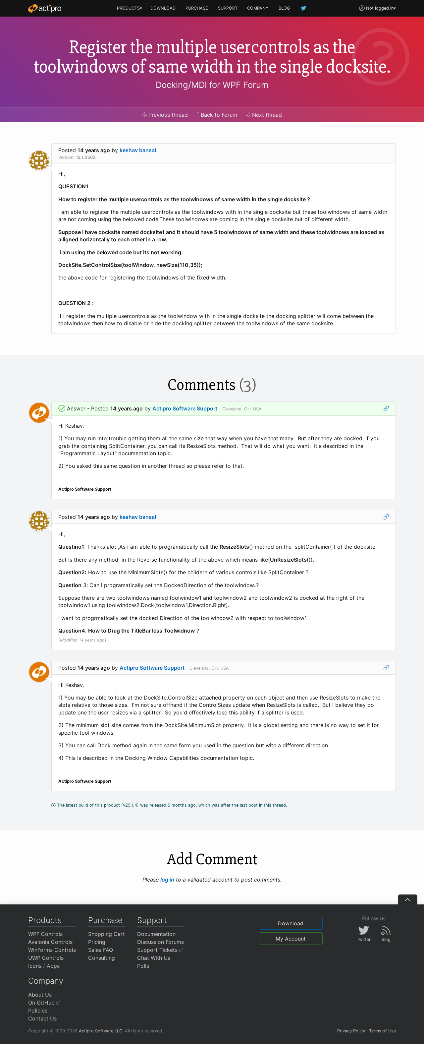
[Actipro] (44, 8)
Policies (37, 1010)
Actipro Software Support (184, 408)
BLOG (284, 8)
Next (266, 114)
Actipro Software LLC (100, 1030)
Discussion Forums (160, 942)
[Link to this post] (386, 408)
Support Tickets (158, 950)
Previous (167, 114)
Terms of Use (382, 1030)
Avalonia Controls (50, 942)
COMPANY (258, 8)
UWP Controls (46, 957)
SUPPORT (228, 8)
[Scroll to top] (407, 899)
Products (45, 920)
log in (167, 879)
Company (45, 981)
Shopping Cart (106, 934)
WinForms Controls (52, 950)
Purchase (105, 920)
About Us (40, 994)
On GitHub (42, 1002)
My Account (291, 938)
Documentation (156, 934)
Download (290, 923)
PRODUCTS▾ (129, 8)
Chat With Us (153, 957)
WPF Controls (45, 934)
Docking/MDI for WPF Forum (212, 85)
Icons (34, 965)
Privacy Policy (351, 1030)
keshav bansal (138, 150)
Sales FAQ (100, 950)
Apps (53, 965)
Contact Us (42, 1018)
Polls (143, 965)
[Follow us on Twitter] (304, 8)
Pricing (96, 942)
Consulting (101, 957)
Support (152, 920)
